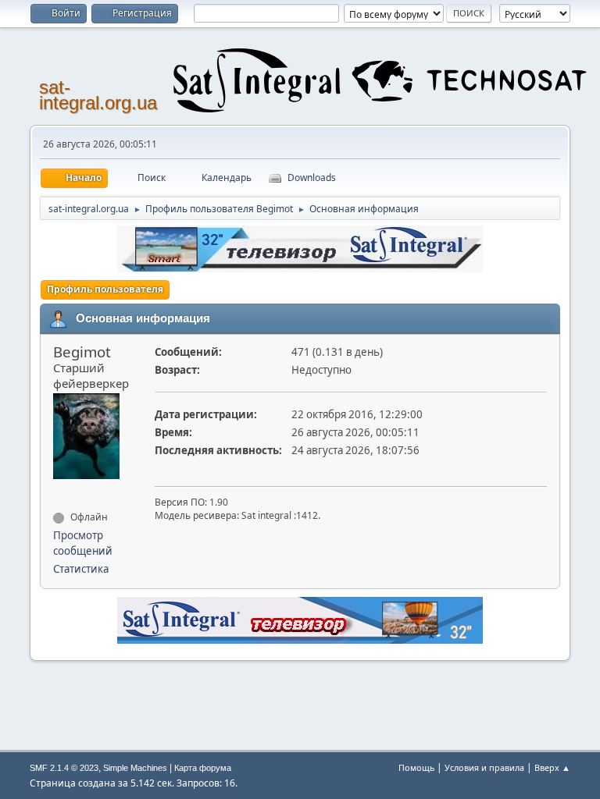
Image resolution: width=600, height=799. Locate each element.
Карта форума (202, 767)
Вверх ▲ (552, 767)
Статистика (81, 569)
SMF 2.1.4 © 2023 (64, 767)
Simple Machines (135, 767)
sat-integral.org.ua (98, 94)
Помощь (416, 767)
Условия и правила (484, 767)
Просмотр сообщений (82, 543)
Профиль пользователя (105, 289)
